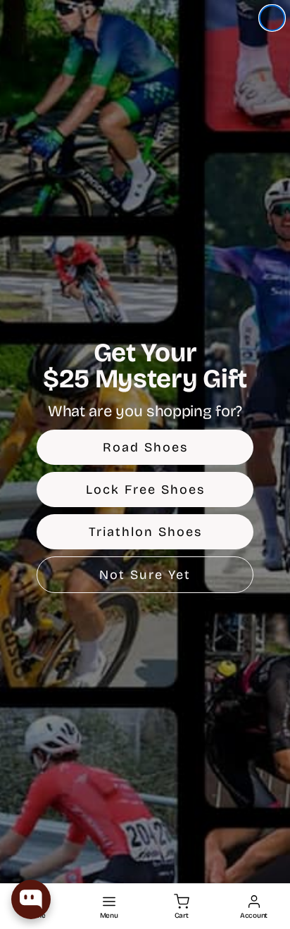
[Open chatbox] (31, 899)
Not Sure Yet (145, 574)
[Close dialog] (272, 18)
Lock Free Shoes (145, 489)
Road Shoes (145, 447)
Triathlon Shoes (145, 532)
